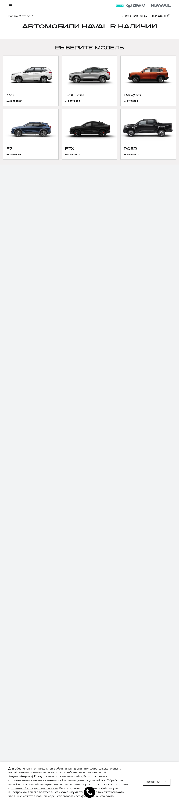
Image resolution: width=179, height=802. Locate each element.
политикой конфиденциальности (34, 788)
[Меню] (10, 5)
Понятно (153, 782)
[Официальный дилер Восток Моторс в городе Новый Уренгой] (148, 6)
